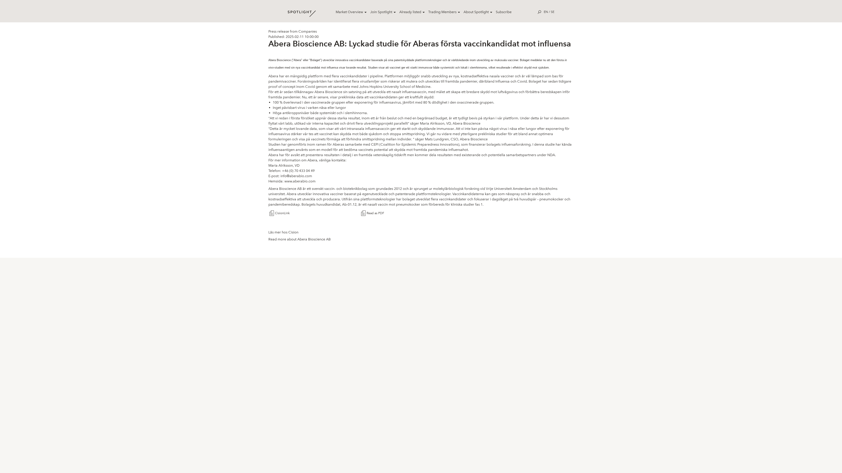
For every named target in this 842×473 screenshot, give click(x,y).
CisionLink (282, 213)
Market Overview (349, 12)
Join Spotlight (381, 12)
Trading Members (442, 12)
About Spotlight (476, 12)
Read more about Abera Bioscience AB (299, 239)
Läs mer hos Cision (283, 232)
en (546, 12)
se (552, 12)
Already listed (410, 12)
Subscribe (504, 12)
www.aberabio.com (300, 181)
